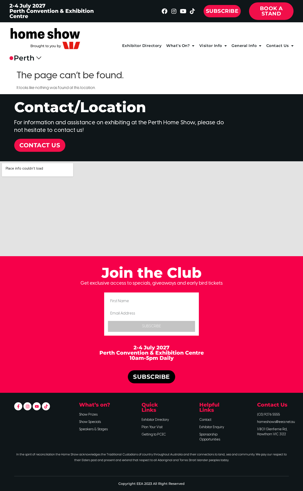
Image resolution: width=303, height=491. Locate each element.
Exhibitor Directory (142, 45)
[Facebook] (164, 11)
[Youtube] (183, 11)
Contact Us (277, 45)
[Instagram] (174, 11)
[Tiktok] (192, 11)
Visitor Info (210, 45)
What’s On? (178, 45)
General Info (244, 45)
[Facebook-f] (18, 406)
